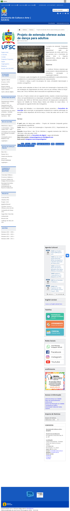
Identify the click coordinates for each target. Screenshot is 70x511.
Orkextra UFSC (5, 200)
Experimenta (4, 84)
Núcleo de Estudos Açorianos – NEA (6, 115)
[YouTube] (54, 363)
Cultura (27, 144)
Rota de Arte (4, 218)
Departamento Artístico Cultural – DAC (7, 102)
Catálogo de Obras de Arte (7, 221)
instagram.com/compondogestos (35, 139)
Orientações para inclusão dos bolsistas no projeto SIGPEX (8, 133)
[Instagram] (54, 359)
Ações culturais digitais (7, 91)
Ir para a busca (22, 5)
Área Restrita (51, 23)
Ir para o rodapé (31, 5)
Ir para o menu (14, 5)
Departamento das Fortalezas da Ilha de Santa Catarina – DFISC (7, 106)
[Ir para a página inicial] (19, 30)
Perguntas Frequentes (7, 59)
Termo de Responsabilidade (6, 159)
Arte (22, 144)
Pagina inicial (4, 52)
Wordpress (30, 508)
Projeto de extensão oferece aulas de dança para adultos (51, 30)
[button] (50, 294)
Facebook (48, 455)
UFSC (52, 144)
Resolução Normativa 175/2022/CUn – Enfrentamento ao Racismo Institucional (7, 185)
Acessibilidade (42, 5)
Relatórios (4, 66)
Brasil (5, 1)
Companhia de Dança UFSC (7, 211)
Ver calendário (59, 294)
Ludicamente (4, 216)
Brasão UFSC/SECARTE (7, 68)
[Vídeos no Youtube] (63, 13)
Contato (3, 57)
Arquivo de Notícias (50, 418)
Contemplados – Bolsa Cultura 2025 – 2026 (7, 128)
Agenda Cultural (5, 79)
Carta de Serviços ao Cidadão (53, 399)
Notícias (25, 30)
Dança (34, 144)
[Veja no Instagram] (65, 13)
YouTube (48, 458)
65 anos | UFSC (5, 82)
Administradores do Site (63, 23)
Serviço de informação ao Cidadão (54, 403)
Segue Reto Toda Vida (7, 214)
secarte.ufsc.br (55, 452)
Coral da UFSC (5, 197)
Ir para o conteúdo (5, 5)
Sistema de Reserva (6, 156)
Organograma (5, 64)
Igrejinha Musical (5, 204)
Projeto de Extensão (43, 144)
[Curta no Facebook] (58, 13)
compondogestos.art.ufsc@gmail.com (41, 137)
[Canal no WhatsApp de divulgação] (54, 349)
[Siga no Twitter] (60, 13)
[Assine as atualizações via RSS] (68, 13)
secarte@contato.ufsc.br (56, 451)
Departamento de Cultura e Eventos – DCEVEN (8, 111)
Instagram (48, 457)
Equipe (3, 61)
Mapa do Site (60, 5)
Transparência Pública (51, 405)
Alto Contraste (51, 5)
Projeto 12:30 (5, 202)
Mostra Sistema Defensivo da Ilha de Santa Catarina (7, 88)
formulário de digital (39, 135)
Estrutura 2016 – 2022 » (7, 234)
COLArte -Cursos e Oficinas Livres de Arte (7, 207)
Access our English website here (54, 304)
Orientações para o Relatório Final (6, 137)
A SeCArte (4, 54)
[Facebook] (54, 354)
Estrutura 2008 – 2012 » (7, 238)
